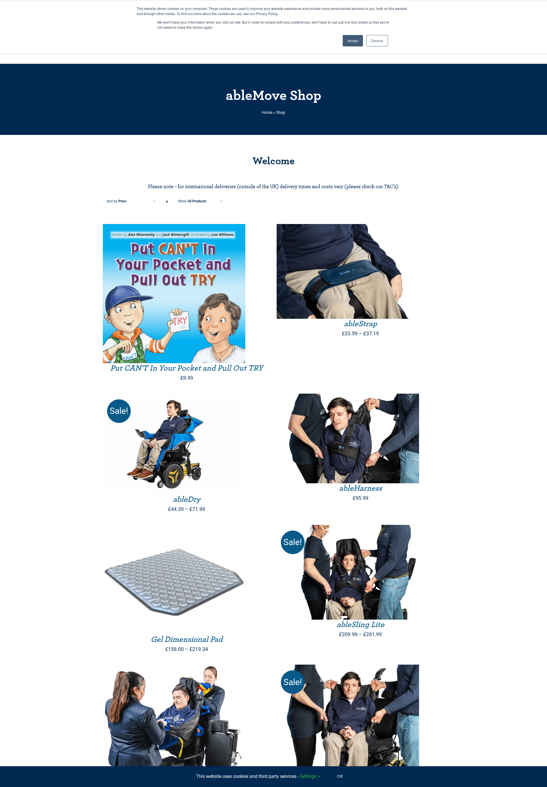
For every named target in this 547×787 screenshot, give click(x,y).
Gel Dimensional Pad (187, 640)
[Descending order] (166, 201)
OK (340, 776)
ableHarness (360, 488)
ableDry (187, 500)
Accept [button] (353, 40)
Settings (308, 776)
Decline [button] (377, 40)
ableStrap (360, 324)
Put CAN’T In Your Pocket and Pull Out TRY (186, 368)
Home (267, 112)
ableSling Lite (360, 625)
